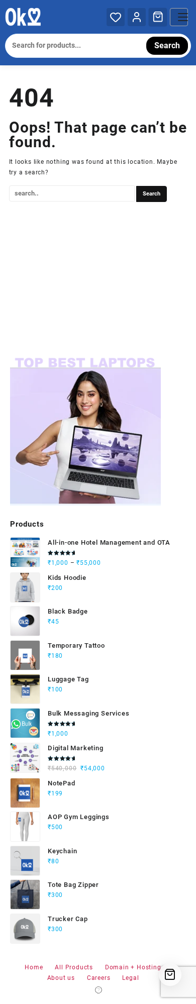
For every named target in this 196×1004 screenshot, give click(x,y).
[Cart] (158, 16)
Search (167, 45)
